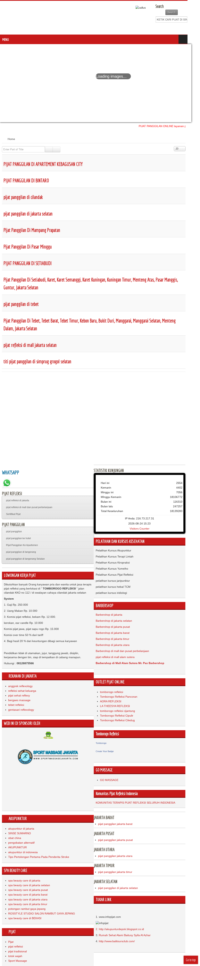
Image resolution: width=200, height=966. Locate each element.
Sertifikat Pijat (13, 514)
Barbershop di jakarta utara (119, 644)
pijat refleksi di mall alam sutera (121, 657)
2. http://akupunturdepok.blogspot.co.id (126, 929)
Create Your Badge (111, 751)
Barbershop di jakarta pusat (119, 626)
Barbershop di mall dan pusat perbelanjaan (128, 651)
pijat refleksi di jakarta (17, 500)
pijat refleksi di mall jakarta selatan (30, 345)
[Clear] (56, 149)
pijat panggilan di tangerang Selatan (25, 558)
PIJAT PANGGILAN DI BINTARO (26, 180)
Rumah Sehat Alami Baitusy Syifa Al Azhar (131, 935)
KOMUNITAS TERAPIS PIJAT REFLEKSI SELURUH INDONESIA (141, 802)
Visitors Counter (149, 528)
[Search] (49, 149)
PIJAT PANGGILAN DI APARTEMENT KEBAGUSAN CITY (43, 164)
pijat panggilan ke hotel (18, 538)
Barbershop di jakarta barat (119, 632)
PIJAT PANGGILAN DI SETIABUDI (28, 263)
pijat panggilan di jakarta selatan (28, 213)
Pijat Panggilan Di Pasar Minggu (28, 246)
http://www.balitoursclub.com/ (123, 941)
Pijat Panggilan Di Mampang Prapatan (32, 230)
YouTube (194, 27)
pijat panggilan (14, 531)
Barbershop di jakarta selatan (120, 620)
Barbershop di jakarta (115, 614)
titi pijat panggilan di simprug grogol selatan (37, 361)
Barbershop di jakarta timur (118, 638)
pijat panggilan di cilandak (23, 197)
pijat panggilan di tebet (21, 304)
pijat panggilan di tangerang (21, 552)
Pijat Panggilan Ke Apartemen (22, 545)
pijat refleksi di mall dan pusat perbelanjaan (29, 507)
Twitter (188, 27)
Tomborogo (107, 743)
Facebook (181, 27)
